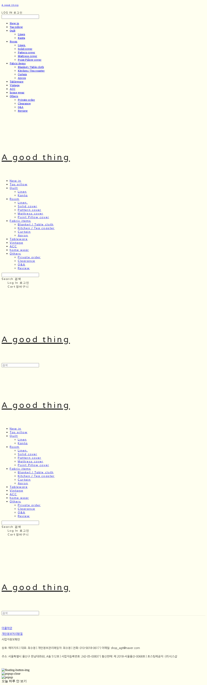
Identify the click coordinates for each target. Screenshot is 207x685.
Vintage (15, 85)
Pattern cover (26, 52)
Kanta (21, 38)
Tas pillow (16, 27)
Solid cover (25, 49)
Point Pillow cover (29, 60)
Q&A (20, 107)
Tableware (16, 81)
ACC (12, 89)
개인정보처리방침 (12, 633)
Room (13, 41)
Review (23, 111)
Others (14, 96)
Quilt (12, 30)
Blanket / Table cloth (31, 67)
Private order (26, 100)
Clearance (24, 103)
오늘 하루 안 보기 (14, 681)
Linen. (22, 45)
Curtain (22, 74)
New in (14, 23)
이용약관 (7, 628)
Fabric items (18, 63)
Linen (21, 34)
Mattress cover (27, 56)
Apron (22, 78)
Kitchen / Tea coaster (31, 70)
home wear (17, 92)
